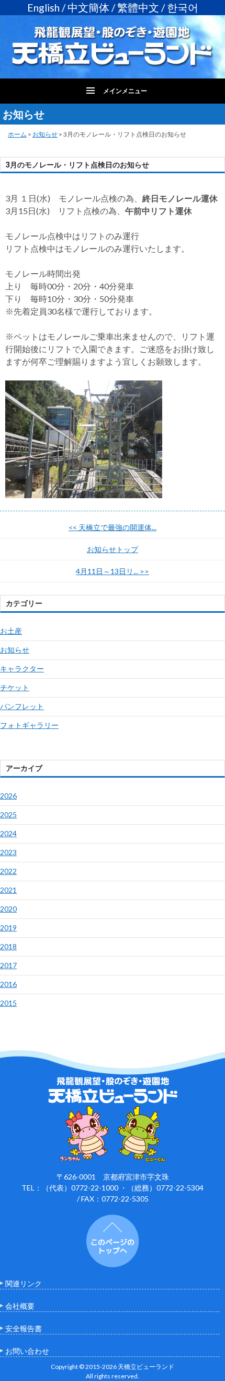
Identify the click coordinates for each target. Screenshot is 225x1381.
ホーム (17, 134)
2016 (8, 984)
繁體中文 (138, 8)
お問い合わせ (27, 1350)
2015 (8, 1002)
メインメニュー (125, 91)
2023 (8, 852)
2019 (8, 927)
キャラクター (22, 668)
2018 (8, 946)
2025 (8, 814)
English (43, 8)
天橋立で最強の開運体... (112, 527)
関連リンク (23, 1283)
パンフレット (22, 706)
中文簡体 (88, 8)
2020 (8, 908)
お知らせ (45, 134)
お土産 (11, 630)
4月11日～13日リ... (112, 571)
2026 (8, 795)
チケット (14, 687)
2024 (8, 833)
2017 (8, 965)
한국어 (182, 8)
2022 (8, 871)
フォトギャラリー (29, 725)
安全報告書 (23, 1328)
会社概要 (20, 1305)
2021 (8, 889)
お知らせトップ (112, 549)
